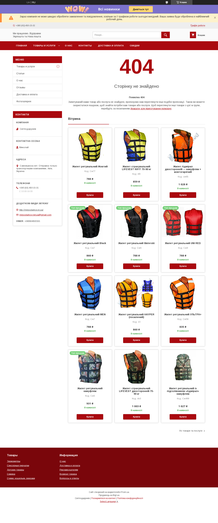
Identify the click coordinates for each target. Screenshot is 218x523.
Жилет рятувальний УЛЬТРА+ (182, 314)
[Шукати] (165, 35)
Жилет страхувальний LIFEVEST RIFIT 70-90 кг (136, 168)
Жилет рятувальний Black (90, 243)
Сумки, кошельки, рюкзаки (21, 478)
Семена (11, 474)
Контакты (85, 45)
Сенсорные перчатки (18, 465)
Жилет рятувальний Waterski (136, 243)
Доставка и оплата (111, 45)
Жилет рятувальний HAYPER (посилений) (136, 316)
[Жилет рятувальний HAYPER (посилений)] (136, 293)
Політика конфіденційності (130, 498)
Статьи (20, 73)
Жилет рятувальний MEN (90, 314)
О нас (68, 45)
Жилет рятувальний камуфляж (90, 389)
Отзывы (20, 87)
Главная (21, 45)
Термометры (13, 461)
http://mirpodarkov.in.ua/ (31, 210)
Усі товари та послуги (190, 430)
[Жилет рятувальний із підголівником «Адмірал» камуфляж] (183, 367)
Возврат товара (68, 474)
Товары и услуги (44, 45)
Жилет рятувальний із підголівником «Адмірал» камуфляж (183, 391)
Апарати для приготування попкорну (151, 108)
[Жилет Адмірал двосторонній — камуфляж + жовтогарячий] (183, 145)
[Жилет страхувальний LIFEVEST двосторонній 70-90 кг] (136, 367)
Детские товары (15, 469)
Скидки (134, 45)
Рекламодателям (69, 469)
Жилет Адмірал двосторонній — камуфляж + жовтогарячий (183, 169)
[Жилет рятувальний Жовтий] (90, 145)
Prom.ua (125, 492)
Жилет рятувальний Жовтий (90, 166)
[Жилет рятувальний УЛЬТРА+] (183, 293)
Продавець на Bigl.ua (109, 495)
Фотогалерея (23, 101)
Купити (90, 195)
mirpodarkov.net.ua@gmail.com (35, 215)
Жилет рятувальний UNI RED (183, 243)
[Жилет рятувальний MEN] (90, 293)
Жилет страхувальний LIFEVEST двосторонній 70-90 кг (136, 391)
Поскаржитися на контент (103, 498)
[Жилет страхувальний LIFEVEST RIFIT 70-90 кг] (136, 145)
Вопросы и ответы (69, 478)
